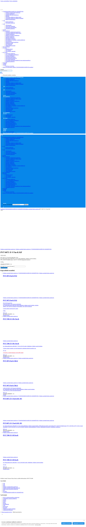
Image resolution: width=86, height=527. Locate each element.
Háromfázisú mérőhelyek (11, 57)
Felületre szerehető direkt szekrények (13, 12)
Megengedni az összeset (78, 523)
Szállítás (4, 63)
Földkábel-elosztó (9, 49)
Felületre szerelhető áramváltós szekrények (11, 487)
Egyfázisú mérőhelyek (10, 55)
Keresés (4, 203)
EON (4, 485)
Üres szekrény (8, 50)
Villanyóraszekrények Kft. (7, 512)
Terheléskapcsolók (9, 43)
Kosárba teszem (4, 267)
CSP (4, 24)
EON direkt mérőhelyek (10, 59)
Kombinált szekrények (10, 61)
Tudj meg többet (38, 524)
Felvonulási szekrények (10, 22)
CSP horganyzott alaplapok (11, 27)
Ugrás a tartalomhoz (13, 1)
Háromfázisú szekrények (10, 38)
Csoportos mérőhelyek (10, 13)
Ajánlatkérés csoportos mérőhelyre (10, 498)
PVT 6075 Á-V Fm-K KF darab (7, 266)
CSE (4, 20)
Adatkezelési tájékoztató (8, 510)
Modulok (7, 16)
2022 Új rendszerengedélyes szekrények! (11, 497)
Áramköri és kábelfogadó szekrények (13, 32)
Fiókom (4, 500)
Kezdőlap (2, 209)
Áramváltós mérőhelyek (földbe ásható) (13, 17)
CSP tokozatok (8, 25)
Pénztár (4, 503)
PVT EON (5, 52)
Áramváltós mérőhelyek (10, 53)
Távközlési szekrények (10, 28)
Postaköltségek (6, 504)
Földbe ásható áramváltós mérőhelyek (10, 489)
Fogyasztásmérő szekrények (11, 58)
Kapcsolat (5, 62)
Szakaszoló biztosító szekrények (12, 42)
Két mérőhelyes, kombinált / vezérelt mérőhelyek (15, 39)
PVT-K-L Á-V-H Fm (10, 66)
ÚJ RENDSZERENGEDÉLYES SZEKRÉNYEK (13, 11)
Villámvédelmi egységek (10, 45)
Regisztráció (5, 506)
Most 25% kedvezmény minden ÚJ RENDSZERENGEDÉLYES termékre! (18, 67)
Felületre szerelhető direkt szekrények (32, 209)
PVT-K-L (5, 47)
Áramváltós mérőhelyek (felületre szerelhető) (14, 18)
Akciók (4, 65)
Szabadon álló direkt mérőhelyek (12, 14)
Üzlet (4, 505)
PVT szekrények (6, 30)
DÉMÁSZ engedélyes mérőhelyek (12, 35)
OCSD (4, 29)
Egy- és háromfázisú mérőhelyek (12, 54)
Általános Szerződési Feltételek (9, 508)
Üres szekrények (9, 44)
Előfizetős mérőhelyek (10, 37)
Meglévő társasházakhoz (10, 19)
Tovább (4, 394)
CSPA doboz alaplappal (10, 26)
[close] (84, 520)
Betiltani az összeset (66, 523)
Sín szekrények (9, 41)
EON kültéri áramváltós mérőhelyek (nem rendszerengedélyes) (18, 60)
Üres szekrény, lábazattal (10, 51)
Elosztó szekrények (9, 21)
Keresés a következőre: (7, 204)
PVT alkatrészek (6, 46)
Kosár (4, 502)
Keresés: (2, 69)
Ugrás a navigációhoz (5, 1)
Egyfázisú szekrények (10, 36)
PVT (4, 490)
